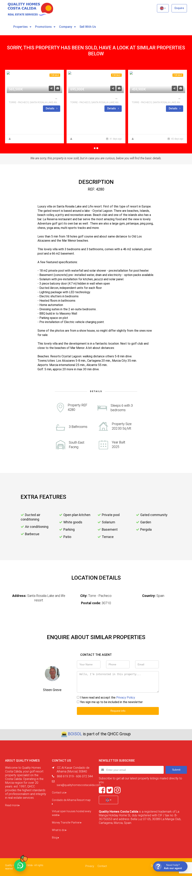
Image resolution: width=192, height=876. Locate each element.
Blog (55, 837)
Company (65, 27)
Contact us (58, 792)
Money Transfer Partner (66, 822)
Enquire (179, 8)
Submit (176, 769)
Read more (12, 805)
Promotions (43, 27)
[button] (163, 8)
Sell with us (88, 27)
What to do (58, 830)
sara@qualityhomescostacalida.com (79, 785)
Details (50, 108)
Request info (117, 710)
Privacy (89, 866)
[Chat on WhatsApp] (20, 865)
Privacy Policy (125, 697)
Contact (102, 866)
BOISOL (75, 734)
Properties (20, 27)
